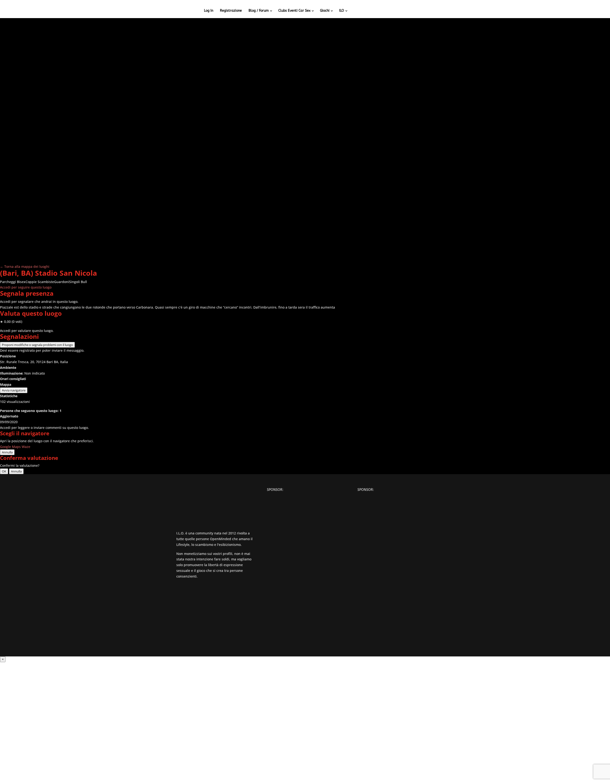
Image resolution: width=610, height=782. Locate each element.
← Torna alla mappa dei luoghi (24, 266)
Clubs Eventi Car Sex (294, 11)
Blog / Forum (259, 11)
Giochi (325, 11)
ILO (341, 11)
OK (4, 471)
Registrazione (231, 11)
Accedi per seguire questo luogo (25, 287)
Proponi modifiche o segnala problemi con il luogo (37, 345)
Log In (208, 11)
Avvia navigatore (13, 390)
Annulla (7, 452)
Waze (26, 446)
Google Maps (10, 446)
